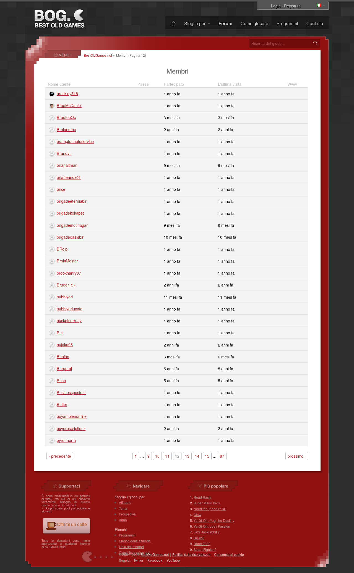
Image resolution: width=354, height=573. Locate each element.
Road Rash (202, 497)
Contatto (314, 23)
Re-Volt (199, 537)
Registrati (292, 6)
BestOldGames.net (98, 55)
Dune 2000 (202, 543)
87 (222, 456)
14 (197, 456)
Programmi (287, 23)
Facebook (154, 560)
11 (167, 456)
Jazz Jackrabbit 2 (207, 532)
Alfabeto (125, 502)
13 (187, 456)
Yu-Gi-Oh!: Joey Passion (212, 526)
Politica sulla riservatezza (191, 554)
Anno (123, 519)
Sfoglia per (195, 23)
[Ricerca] (315, 43)
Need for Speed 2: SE (210, 508)
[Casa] (173, 23)
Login (276, 6)
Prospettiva (127, 514)
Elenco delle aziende (135, 540)
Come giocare (254, 23)
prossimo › (297, 456)
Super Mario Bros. (207, 503)
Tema (123, 508)
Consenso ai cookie (229, 554)
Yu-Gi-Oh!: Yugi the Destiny (214, 520)
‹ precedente (60, 456)
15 (207, 456)
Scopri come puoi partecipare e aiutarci (65, 509)
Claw (197, 514)
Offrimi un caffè (72, 524)
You (173, 560)
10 (157, 456)
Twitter (138, 560)
